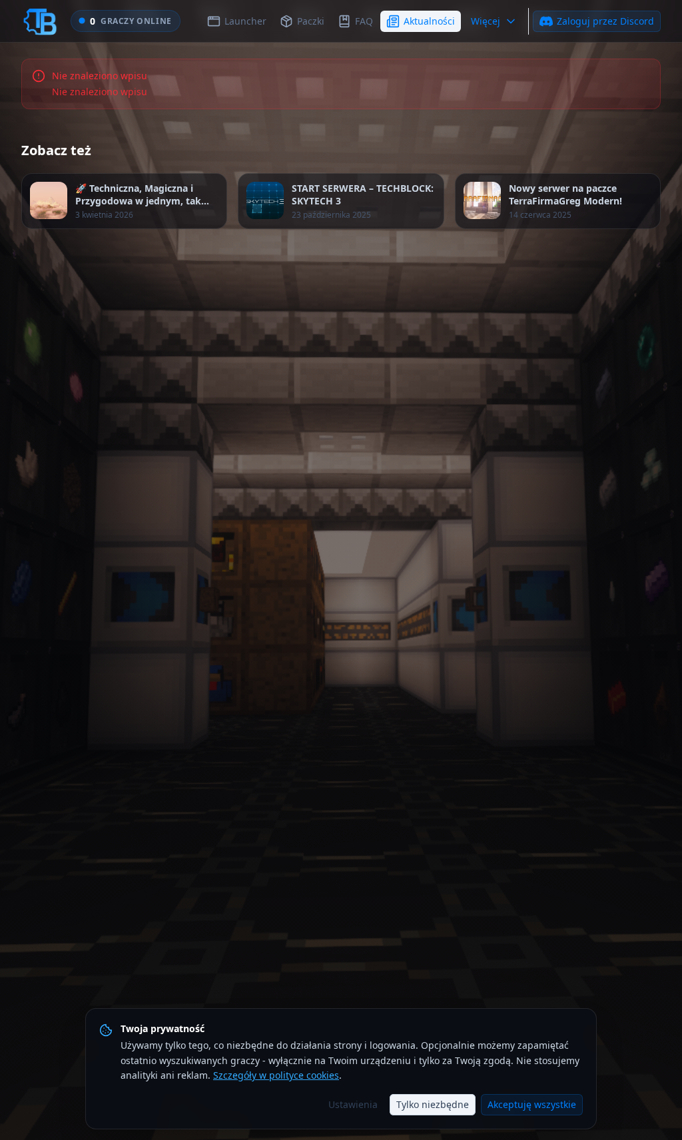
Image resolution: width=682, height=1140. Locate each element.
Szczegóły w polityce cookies (276, 1075)
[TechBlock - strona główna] (40, 21)
